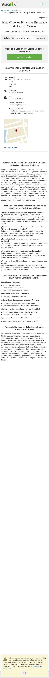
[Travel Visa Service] (9, 4)
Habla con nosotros (35, 31)
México (41, 38)
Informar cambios (10, 147)
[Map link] (16, 131)
